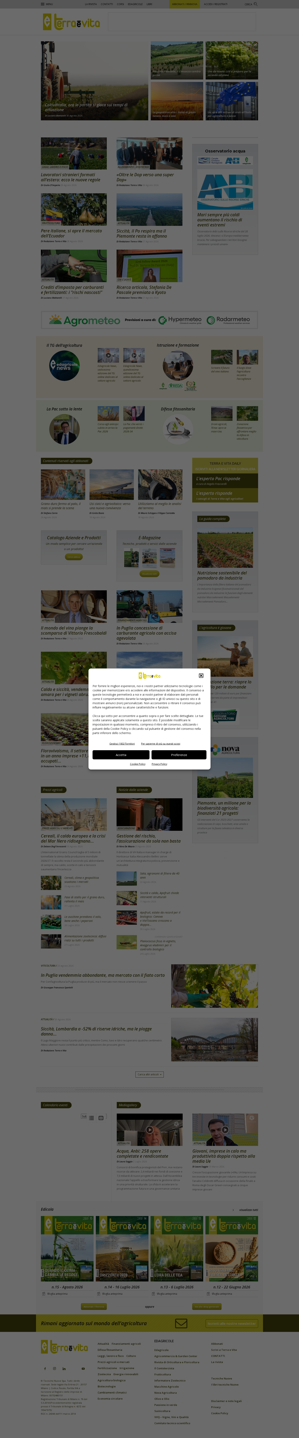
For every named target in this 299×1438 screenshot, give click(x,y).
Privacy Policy (159, 764)
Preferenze (179, 755)
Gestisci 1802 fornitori (122, 743)
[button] (201, 675)
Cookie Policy (137, 764)
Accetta (121, 755)
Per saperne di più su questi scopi (160, 743)
